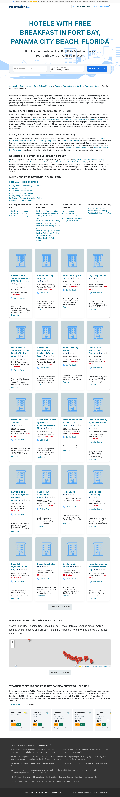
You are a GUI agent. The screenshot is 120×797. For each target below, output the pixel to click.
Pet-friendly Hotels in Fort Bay (99, 213)
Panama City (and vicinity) (72, 86)
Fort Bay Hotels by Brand (23, 182)
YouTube (51, 781)
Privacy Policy (43, 792)
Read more (15, 315)
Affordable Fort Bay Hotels (72, 218)
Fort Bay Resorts (68, 213)
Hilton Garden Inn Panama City (75, 119)
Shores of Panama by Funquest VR (43, 141)
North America (25, 86)
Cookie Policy (56, 792)
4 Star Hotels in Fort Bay (18, 211)
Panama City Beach (92, 86)
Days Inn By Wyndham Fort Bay (21, 193)
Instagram (59, 781)
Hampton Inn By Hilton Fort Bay (21, 200)
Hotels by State (51, 777)
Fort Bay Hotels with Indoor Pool (48, 213)
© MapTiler (89, 666)
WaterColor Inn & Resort (70, 141)
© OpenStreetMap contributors (101, 666)
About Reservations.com (20, 777)
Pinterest (75, 781)
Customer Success (66, 777)
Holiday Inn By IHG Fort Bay (19, 196)
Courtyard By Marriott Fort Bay (20, 191)
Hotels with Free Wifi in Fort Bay (48, 221)
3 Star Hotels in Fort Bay (18, 213)
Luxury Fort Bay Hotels (70, 221)
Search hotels (97, 69)
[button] (65, 655)
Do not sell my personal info (86, 777)
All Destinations (38, 777)
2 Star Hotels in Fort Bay (18, 216)
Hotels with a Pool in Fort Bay (47, 211)
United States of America (43, 86)
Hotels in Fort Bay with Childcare (48, 231)
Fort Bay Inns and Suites (71, 216)
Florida (57, 86)
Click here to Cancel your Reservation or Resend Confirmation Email (37, 763)
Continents (13, 86)
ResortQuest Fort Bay (17, 188)
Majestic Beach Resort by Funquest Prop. (89, 160)
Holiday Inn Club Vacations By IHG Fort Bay (25, 186)
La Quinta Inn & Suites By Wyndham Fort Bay (26, 198)
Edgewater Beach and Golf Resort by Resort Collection (30, 162)
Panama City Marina (72, 148)
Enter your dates (60, 673)
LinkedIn (67, 781)
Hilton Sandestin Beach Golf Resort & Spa (71, 162)
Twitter (44, 781)
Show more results (60, 607)
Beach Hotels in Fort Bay (97, 211)
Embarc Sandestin (98, 119)
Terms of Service (30, 792)
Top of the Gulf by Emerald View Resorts (47, 119)
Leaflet (83, 666)
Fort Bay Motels (68, 211)
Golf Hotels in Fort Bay (96, 208)
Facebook (37, 781)
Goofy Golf (85, 148)
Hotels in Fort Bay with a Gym (47, 223)
